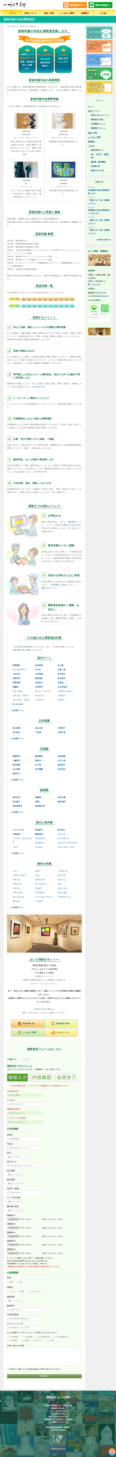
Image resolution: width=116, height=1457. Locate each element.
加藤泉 (15, 687)
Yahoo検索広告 (44, 1337)
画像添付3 (11, 1232)
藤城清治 (39, 834)
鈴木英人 (61, 830)
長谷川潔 (61, 797)
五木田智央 (62, 687)
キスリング (40, 880)
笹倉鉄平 (39, 830)
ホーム (13, 13)
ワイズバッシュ (64, 897)
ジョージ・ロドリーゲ (67, 843)
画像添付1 (11, 1215)
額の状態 (11, 1180)
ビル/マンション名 (15, 1324)
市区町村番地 (13, 1315)
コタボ (38, 888)
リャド (15, 847)
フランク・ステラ (20, 695)
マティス (16, 880)
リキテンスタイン (65, 691)
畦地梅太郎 (40, 806)
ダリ (60, 884)
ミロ (37, 875)
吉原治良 (16, 678)
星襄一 (38, 802)
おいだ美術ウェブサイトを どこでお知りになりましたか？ (32, 1332)
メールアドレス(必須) (17, 1118)
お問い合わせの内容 (15, 1346)
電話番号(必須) (14, 1109)
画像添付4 (11, 1241)
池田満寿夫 (17, 806)
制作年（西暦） (14, 1189)
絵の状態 (11, 1171)
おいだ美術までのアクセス (58, 1422)
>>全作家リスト (17, 710)
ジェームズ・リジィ (66, 847)
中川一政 (61, 760)
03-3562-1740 (38, 387)
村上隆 (61, 665)
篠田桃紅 (39, 678)
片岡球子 (61, 728)
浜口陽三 (16, 802)
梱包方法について (49, 588)
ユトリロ (61, 875)
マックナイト (63, 838)
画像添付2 (11, 1224)
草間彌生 (16, 665)
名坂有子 (39, 683)
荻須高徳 (61, 756)
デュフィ (61, 880)
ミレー (15, 871)
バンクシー (40, 700)
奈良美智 (39, 665)
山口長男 (16, 769)
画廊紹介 (85, 13)
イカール (61, 834)
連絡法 (10, 1287)
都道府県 (11, 1297)
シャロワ (39, 901)
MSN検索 (13, 1340)
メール (49, 525)
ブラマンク (17, 884)
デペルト (16, 901)
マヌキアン (40, 843)
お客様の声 (95, 166)
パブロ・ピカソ (19, 875)
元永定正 (16, 674)
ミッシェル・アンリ (44, 897)
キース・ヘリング (43, 691)
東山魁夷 (16, 728)
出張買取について (98, 124)
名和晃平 (39, 687)
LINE (56, 525)
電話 (22, 1291)
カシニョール (18, 897)
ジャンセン (62, 892)
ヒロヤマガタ (18, 830)
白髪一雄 (61, 670)
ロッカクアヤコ (19, 670)
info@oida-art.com (101, 296)
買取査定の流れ (97, 119)
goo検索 (26, 1340)
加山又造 (39, 728)
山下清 (38, 765)
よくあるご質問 (67, 13)
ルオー (38, 871)
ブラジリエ (17, 892)
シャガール (62, 871)
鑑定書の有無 (13, 1206)
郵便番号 (11, 1306)
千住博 (38, 732)
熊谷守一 (39, 760)
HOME (8, 26)
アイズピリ (40, 892)
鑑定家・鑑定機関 (98, 162)
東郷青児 (16, 756)
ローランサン (41, 884)
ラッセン (39, 847)
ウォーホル (17, 691)
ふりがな (11, 1100)
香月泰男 (16, 765)
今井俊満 (39, 674)
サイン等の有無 (14, 1197)
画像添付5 (11, 1249)
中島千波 (61, 732)
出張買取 (55, 585)
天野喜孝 (16, 834)
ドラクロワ (40, 838)
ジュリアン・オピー (21, 700)
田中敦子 (61, 674)
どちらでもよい (36, 1291)
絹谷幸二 (16, 773)
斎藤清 (38, 797)
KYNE (38, 670)
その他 (51, 1340)
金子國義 (39, 769)
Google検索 (28, 1337)
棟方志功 (16, 797)
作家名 (10, 1135)
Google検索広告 (61, 1337)
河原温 (61, 683)
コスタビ (61, 695)
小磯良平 (16, 760)
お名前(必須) (13, 1091)
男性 (11, 1282)
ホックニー (40, 695)
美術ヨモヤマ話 (97, 170)
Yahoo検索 (14, 1337)
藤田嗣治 (39, 756)
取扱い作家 (49, 13)
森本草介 (61, 765)
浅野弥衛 (16, 683)
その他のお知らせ (103, 240)
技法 (9, 1153)
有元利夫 (61, 769)
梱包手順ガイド (97, 150)
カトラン (16, 888)
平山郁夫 (16, 732)
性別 (9, 1278)
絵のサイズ (12, 1162)
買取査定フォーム (98, 128)
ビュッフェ (62, 888)
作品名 (10, 1144)
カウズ (61, 700)
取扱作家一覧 (15, 26)
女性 (20, 1282)
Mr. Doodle (18, 704)
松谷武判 (61, 678)
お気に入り (39, 1340)
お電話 (64, 525)
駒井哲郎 (61, 802)
